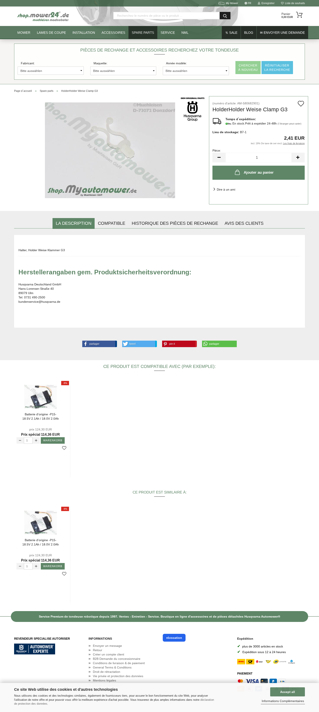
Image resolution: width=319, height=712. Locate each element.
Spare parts (143, 32)
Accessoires (113, 32)
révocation (174, 637)
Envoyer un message (107, 645)
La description (73, 223)
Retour (97, 650)
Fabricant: (28, 63)
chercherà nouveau (248, 67)
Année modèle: (176, 63)
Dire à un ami (226, 189)
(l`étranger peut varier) (289, 123)
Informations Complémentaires (283, 701)
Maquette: (100, 63)
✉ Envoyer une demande (282, 32)
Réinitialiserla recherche (277, 67)
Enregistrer (267, 3)
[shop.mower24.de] (43, 16)
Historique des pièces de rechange (175, 223)
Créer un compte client (108, 654)
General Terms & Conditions (112, 667)
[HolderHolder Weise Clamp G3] (110, 150)
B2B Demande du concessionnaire (116, 658)
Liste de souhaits (294, 3)
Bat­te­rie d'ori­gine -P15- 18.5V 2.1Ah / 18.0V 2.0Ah (40, 416)
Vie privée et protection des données (118, 676)
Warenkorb (52, 440)
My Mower (232, 3)
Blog (248, 32)
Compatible (111, 223)
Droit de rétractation (106, 671)
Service (168, 32)
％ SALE (231, 32)
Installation (83, 32)
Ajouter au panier (259, 172)
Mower (23, 32)
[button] (98, 344)
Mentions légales (104, 680)
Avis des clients (244, 223)
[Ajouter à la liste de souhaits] (64, 448)
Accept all (287, 692)
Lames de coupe (51, 32)
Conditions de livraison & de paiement (119, 663)
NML (184, 32)
